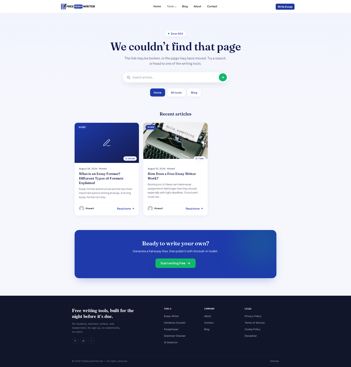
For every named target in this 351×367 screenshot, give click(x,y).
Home (157, 6)
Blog (185, 6)
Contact (212, 6)
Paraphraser (171, 329)
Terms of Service (255, 322)
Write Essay (285, 6)
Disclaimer (251, 335)
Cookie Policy (253, 329)
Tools (170, 6)
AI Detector (171, 342)
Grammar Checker (175, 335)
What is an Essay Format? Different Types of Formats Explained (101, 178)
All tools (176, 92)
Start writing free (173, 263)
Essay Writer (171, 316)
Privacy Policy (253, 316)
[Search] (223, 77)
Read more (124, 208)
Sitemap (274, 361)
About (197, 6)
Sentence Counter (175, 322)
